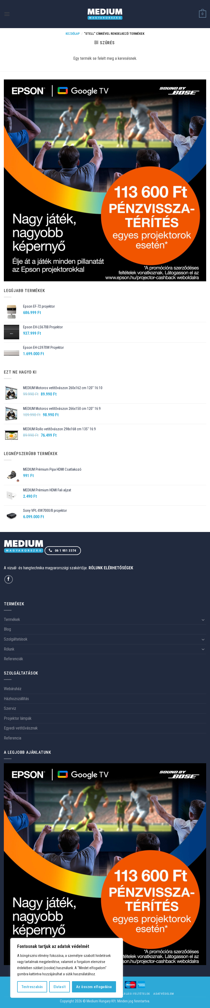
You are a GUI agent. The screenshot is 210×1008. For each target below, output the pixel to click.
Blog (7, 629)
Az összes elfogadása (94, 987)
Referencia (12, 738)
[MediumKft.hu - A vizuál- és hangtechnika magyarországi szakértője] (105, 14)
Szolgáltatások (15, 639)
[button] (7, 14)
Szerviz (10, 708)
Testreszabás (32, 987)
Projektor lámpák (18, 718)
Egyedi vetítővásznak (21, 728)
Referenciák (13, 658)
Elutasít (60, 987)
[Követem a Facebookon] (8, 579)
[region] (66, 968)
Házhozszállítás (16, 698)
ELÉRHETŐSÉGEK (118, 567)
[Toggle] (203, 620)
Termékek (12, 619)
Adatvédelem (163, 993)
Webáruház (13, 688)
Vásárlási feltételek (133, 993)
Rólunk (9, 649)
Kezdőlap (73, 34)
